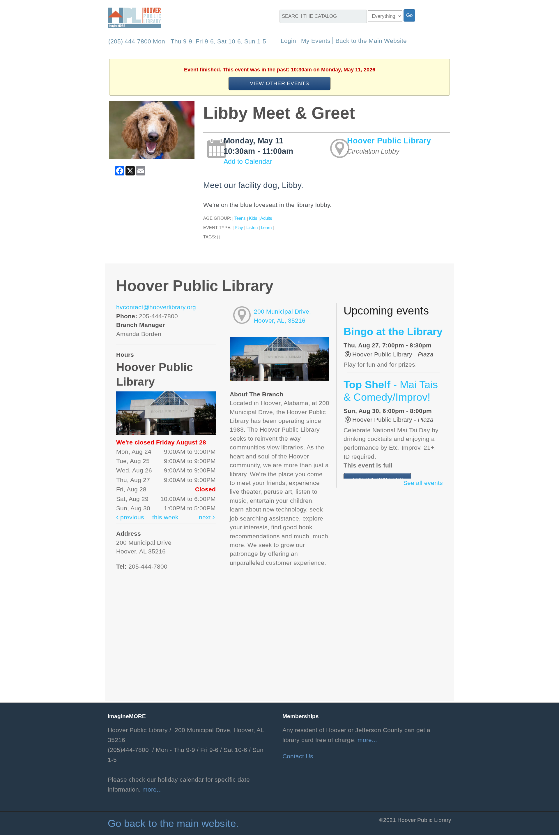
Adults (266, 218)
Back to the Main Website (371, 40)
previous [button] (131, 517)
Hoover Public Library (389, 140)
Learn (266, 227)
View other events (279, 83)
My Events (315, 40)
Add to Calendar (248, 161)
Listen (252, 227)
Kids (253, 218)
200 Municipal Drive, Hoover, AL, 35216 (282, 316)
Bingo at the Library (393, 331)
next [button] (206, 517)
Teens (240, 218)
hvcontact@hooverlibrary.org (156, 307)
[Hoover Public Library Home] (134, 17)
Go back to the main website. (173, 823)
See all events (423, 482)
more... (152, 789)
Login (288, 40)
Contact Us (297, 756)
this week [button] (165, 517)
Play (239, 227)
